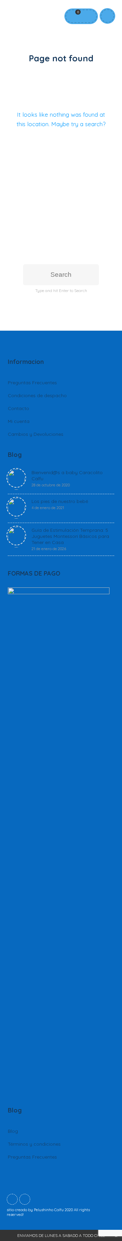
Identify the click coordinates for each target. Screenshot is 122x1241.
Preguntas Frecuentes (32, 383)
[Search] (88, 16)
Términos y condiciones (34, 1144)
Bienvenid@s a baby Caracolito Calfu (67, 478)
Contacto (18, 408)
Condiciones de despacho (37, 395)
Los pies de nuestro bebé (60, 504)
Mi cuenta (18, 421)
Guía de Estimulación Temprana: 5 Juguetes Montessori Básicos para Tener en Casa (70, 539)
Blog (13, 1131)
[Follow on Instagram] (24, 1199)
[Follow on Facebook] (12, 1199)
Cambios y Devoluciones (35, 434)
